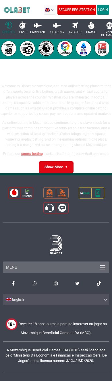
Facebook (13, 283)
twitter (77, 283)
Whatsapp (34, 283)
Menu (11, 267)
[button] (50, 10)
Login (103, 10)
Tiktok (98, 283)
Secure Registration (77, 10)
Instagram (56, 283)
